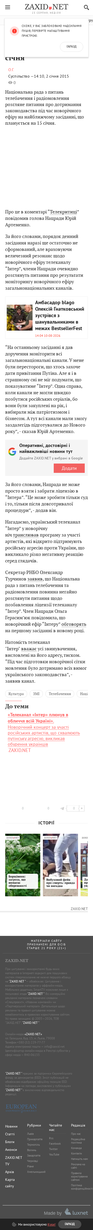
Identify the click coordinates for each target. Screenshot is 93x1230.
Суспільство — (21, 76)
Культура (16, 693)
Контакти (76, 1153)
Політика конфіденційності (82, 1186)
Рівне (30, 1166)
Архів (9, 1171)
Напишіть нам (79, 1159)
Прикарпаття (34, 1139)
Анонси (11, 1149)
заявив (35, 579)
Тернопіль (33, 1144)
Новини (11, 1126)
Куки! (52, 1224)
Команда (76, 1148)
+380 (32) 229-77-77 (31, 1042)
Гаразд (71, 47)
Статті (10, 1134)
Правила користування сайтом (79, 1176)
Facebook (55, 1143)
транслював (26, 535)
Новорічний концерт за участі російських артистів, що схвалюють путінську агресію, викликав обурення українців (44, 729)
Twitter (53, 1149)
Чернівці (32, 1161)
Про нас (76, 1134)
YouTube (54, 1154)
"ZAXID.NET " (17, 981)
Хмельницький (36, 1172)
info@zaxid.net (54, 1046)
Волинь (31, 1150)
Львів (30, 1134)
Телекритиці (63, 212)
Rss (51, 1138)
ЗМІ (36, 693)
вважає (29, 649)
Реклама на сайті (78, 1165)
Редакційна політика (78, 1140)
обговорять (73, 624)
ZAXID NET (46, 7)
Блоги (9, 1141)
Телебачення (60, 693)
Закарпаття (33, 1155)
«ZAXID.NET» (33, 1034)
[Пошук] (85, 7)
